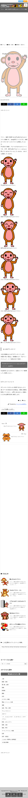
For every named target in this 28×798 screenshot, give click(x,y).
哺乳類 (17, 44)
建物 (3, 693)
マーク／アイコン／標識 (8, 730)
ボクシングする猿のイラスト (18, 624)
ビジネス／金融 (5, 699)
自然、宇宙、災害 (6, 708)
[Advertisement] (14, 27)
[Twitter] (4, 104)
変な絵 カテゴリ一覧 (14, 674)
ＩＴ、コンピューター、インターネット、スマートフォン (14, 718)
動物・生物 (10, 44)
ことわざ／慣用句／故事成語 (9, 739)
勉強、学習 (4, 727)
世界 (3, 733)
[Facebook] (11, 104)
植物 (3, 687)
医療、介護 (4, 724)
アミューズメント (6, 711)
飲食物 (3, 690)
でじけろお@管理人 (21, 404)
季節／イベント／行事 (7, 702)
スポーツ (4, 714)
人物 (3, 678)
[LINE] (24, 104)
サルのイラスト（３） (16, 590)
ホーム (3, 44)
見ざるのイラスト (15, 613)
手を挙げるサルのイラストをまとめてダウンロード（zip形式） (14, 365)
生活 (3, 696)
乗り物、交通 (5, 684)
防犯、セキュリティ (7, 722)
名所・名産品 (5, 736)
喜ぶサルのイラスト (15, 579)
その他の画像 (5, 742)
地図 (3, 705)
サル (24, 44)
